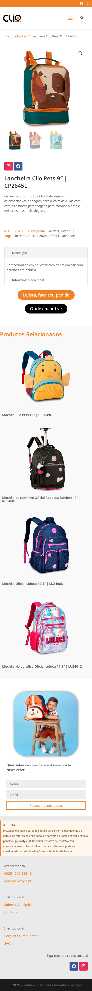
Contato (10, 912)
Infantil (66, 231)
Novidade (68, 236)
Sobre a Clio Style (17, 904)
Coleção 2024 (37, 236)
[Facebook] (81, 3)
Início (8, 36)
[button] (70, 18)
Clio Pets (21, 36)
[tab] (46, 252)
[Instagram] (88, 3)
